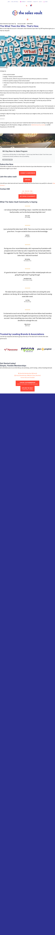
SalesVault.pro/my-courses (38, 125)
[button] (27, 19)
